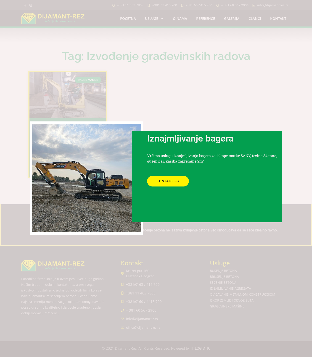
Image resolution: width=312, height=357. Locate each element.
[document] (156, 178)
